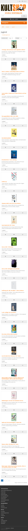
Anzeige (17, 38)
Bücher (7, 27)
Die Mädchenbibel (6, 138)
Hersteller (3, 511)
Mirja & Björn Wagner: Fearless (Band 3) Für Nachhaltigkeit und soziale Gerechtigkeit (13, 378)
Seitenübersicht (4, 507)
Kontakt (2, 505)
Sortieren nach (4, 38)
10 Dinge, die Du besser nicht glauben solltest (13, 49)
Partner (2, 514)
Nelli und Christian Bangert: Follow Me (11, 422)
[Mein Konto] (20, 1)
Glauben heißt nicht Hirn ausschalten (11, 203)
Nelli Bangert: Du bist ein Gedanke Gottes (12, 400)
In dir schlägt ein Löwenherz (9, 312)
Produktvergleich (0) (6, 35)
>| (8, 480)
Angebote (3, 515)
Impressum (3, 491)
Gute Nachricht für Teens (8, 225)
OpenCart (8, 528)
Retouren (3, 506)
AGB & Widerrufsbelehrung (6, 490)
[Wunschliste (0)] (22, 1)
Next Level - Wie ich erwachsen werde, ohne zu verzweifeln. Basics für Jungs (14, 466)
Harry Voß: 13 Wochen (7, 247)
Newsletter (3, 523)
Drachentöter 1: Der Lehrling (9, 159)
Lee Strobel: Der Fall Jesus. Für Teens (11, 356)
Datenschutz (3, 498)
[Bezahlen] (25, 1)
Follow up (4, 181)
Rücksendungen (4, 494)
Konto (2, 519)
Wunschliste (3, 522)
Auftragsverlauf (4, 520)
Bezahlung (3, 501)
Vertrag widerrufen (4, 495)
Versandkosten (4, 497)
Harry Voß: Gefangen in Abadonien (10, 268)
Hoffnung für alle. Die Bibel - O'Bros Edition (13, 290)
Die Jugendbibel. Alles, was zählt (10, 116)
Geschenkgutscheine (5, 500)
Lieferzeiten (3, 493)
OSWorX (12, 528)
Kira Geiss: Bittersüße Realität (9, 334)
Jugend (13, 27)
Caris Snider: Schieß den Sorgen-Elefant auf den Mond (14, 94)
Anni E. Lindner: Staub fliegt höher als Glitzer (13, 71)
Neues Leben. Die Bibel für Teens (10, 444)
